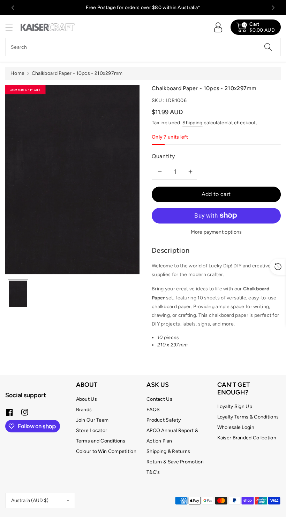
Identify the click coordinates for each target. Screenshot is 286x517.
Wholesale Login (236, 427)
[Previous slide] (13, 7)
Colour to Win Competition (106, 451)
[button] (12, 27)
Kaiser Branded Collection (247, 438)
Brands (84, 410)
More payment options (216, 232)
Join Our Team (92, 420)
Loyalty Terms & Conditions (248, 417)
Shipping (192, 123)
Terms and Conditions (101, 441)
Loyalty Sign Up (235, 406)
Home (17, 73)
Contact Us (159, 399)
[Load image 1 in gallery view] (18, 293)
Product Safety (163, 420)
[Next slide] (273, 7)
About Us (86, 399)
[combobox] (143, 47)
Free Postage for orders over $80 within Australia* (143, 7)
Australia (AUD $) (29, 500)
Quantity (163, 156)
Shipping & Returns (168, 451)
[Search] (268, 47)
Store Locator (91, 430)
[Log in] (218, 27)
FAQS (153, 410)
